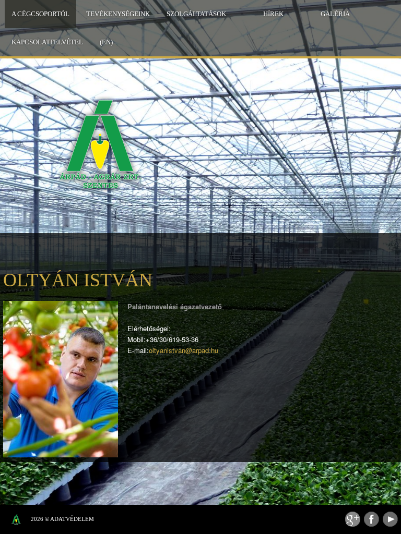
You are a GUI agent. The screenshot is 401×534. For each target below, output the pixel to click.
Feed (352, 519)
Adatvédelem (72, 519)
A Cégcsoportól (40, 14)
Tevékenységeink (118, 14)
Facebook (371, 519)
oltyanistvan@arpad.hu (183, 350)
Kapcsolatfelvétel (47, 42)
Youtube (390, 519)
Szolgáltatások (196, 14)
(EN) (106, 42)
